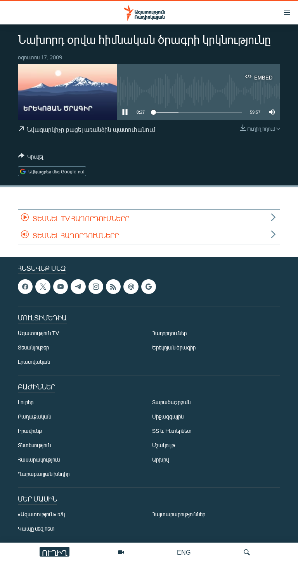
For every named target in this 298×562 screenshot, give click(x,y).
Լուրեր (25, 402)
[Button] (30, 158)
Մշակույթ (163, 445)
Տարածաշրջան (171, 402)
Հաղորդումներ (169, 333)
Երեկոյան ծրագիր (174, 347)
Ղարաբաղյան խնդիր (43, 473)
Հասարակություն (39, 459)
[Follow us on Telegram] (78, 286)
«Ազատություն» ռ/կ (41, 514)
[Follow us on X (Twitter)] (42, 286)
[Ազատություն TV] (121, 552)
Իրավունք (30, 430)
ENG (184, 552)
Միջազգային (168, 416)
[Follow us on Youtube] (60, 286)
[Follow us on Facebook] (25, 286)
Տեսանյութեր (33, 347)
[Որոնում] (246, 552)
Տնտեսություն (34, 445)
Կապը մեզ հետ (36, 528)
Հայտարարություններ (178, 514)
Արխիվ (160, 459)
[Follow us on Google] (148, 286)
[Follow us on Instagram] (95, 286)
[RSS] (113, 286)
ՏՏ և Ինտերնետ (172, 430)
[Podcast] (130, 286)
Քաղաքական (34, 416)
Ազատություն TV (38, 333)
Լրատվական (34, 361)
